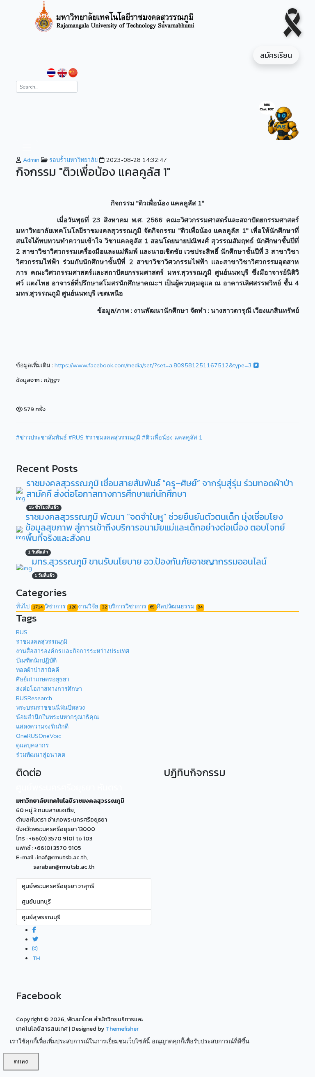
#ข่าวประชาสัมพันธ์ (41, 437)
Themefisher (122, 1028)
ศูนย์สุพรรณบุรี (41, 917)
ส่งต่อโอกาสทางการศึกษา (49, 689)
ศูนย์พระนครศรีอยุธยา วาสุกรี (58, 885)
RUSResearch (34, 698)
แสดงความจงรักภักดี (42, 726)
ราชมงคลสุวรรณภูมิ (41, 642)
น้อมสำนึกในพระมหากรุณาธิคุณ (57, 717)
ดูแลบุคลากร (32, 745)
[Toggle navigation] (27, 147)
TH (36, 958)
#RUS (76, 437)
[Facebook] (34, 929)
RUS (21, 632)
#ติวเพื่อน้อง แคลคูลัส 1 (172, 437)
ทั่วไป (29, 606)
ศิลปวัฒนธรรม (180, 606)
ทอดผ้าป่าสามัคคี (37, 670)
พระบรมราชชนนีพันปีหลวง (50, 708)
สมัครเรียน (276, 55)
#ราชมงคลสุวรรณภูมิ (112, 437)
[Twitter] (35, 939)
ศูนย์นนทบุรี (36, 901)
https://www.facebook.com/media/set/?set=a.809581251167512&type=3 (154, 365)
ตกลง (21, 1061)
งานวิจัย (92, 606)
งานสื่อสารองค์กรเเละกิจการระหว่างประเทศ (72, 651)
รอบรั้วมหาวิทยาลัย (73, 160)
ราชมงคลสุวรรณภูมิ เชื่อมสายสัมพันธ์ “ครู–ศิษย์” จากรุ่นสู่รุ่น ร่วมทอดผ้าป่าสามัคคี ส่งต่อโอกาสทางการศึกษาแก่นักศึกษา (159, 488)
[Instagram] (35, 948)
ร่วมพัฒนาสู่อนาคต (40, 755)
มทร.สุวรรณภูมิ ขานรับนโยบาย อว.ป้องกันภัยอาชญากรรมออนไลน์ (149, 561)
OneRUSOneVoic (38, 736)
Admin (30, 160)
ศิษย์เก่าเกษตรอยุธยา (42, 679)
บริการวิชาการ (131, 606)
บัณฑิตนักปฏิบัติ (36, 660)
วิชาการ (60, 606)
